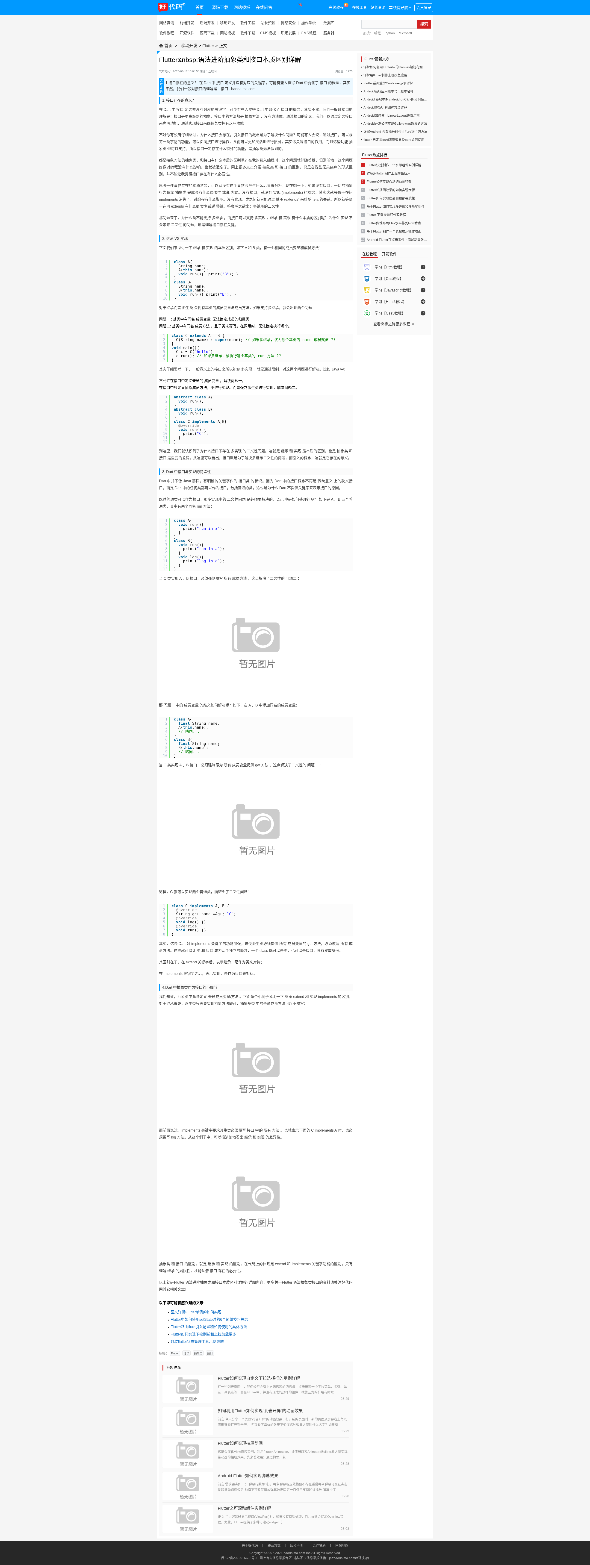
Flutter (208, 46)
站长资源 (378, 7)
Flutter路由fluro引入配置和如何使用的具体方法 (209, 1327)
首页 (199, 7)
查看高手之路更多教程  (394, 324)
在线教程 (338, 6)
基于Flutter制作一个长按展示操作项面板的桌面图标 (397, 231)
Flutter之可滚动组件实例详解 (244, 1508)
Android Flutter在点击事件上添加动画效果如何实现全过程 (397, 239)
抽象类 (198, 1353)
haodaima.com (294, 1553)
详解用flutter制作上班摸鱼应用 (385, 75)
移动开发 (189, 46)
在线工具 (359, 7)
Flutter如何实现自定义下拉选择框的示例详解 (259, 1378)
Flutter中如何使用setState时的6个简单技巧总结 (209, 1319)
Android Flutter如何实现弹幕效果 (248, 1476)
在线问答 (264, 7)
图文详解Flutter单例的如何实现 (196, 1312)
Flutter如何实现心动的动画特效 (389, 181)
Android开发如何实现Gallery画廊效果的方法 (395, 123)
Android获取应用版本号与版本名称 (388, 91)
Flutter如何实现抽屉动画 (240, 1443)
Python (390, 33)
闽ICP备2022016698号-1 (239, 1558)
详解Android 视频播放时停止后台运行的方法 (395, 131)
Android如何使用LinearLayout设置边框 (391, 115)
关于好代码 (250, 1545)
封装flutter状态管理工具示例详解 (197, 1342)
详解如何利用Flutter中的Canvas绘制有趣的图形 (397, 67)
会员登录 (423, 8)
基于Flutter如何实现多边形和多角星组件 (396, 206)
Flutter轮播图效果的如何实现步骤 (391, 190)
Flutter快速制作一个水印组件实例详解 (394, 165)
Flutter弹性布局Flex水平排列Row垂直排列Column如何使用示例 (397, 223)
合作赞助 (319, 1545)
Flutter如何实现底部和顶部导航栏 (391, 198)
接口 (210, 1353)
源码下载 (220, 7)
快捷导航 (398, 8)
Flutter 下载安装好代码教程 (386, 215)
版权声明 (296, 1545)
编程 (377, 33)
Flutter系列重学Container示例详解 (388, 83)
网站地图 (341, 1545)
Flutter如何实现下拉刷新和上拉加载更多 (203, 1334)
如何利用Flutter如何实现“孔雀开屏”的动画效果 (260, 1411)
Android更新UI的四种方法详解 (385, 107)
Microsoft (405, 33)
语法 (186, 1353)
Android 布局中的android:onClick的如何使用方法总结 (401, 99)
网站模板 (242, 7)
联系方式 (274, 1545)
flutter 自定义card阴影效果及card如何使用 (393, 139)
